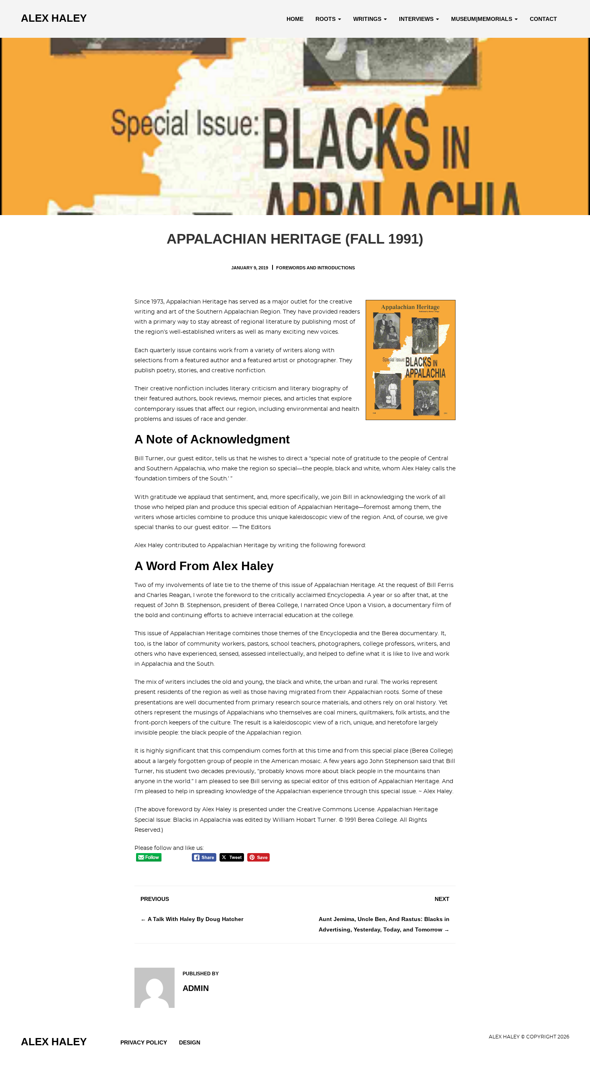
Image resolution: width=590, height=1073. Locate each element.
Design (189, 1042)
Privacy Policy (143, 1042)
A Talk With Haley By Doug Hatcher (195, 919)
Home (295, 19)
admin (196, 988)
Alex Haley (54, 18)
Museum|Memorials (482, 19)
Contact (543, 19)
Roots (326, 19)
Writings (368, 19)
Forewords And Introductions (315, 267)
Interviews (417, 19)
